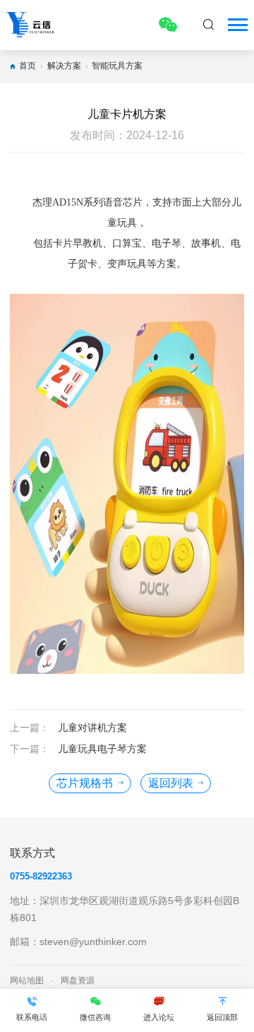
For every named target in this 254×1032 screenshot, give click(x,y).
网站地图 (27, 980)
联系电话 (31, 1017)
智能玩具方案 (117, 66)
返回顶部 (222, 1017)
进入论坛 (158, 1017)
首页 (27, 66)
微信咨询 (95, 1017)
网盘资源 (78, 980)
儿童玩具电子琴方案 (102, 748)
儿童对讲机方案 (92, 727)
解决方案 (64, 66)
